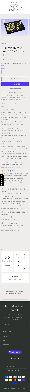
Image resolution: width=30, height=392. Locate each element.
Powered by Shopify (14, 388)
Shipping (6, 344)
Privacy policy (24, 388)
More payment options (15, 88)
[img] (7, 261)
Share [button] (5, 236)
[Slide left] (11, 39)
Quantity (3, 68)
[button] (4, 7)
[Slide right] (19, 39)
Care (4, 340)
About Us (6, 336)
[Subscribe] (25, 325)
